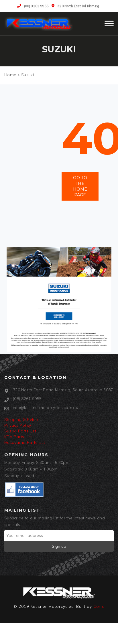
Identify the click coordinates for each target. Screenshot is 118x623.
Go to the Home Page (80, 186)
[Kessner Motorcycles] (40, 23)
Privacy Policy (17, 425)
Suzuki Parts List (20, 431)
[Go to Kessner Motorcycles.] (10, 74)
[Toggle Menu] (109, 26)
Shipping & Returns (23, 419)
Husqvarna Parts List (24, 442)
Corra (99, 606)
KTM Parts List (18, 436)
